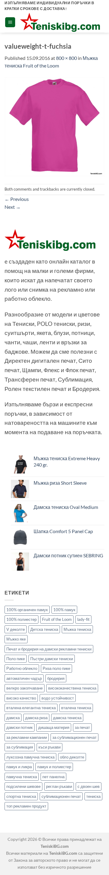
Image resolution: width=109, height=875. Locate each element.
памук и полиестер (54, 766)
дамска (13, 717)
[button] (10, 22)
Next (13, 207)
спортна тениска (21, 796)
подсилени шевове (23, 786)
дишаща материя (53, 727)
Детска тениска (44, 629)
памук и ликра (19, 766)
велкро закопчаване (24, 688)
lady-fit (83, 619)
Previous (17, 199)
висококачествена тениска (72, 688)
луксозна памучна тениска (30, 757)
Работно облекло (21, 668)
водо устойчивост (57, 698)
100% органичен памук (27, 609)
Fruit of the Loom (57, 619)
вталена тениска (76, 707)
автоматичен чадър (24, 678)
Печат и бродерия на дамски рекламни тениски (48, 649)
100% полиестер (21, 619)
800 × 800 (66, 58)
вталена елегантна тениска (31, 707)
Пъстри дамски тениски (51, 658)
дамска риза (36, 717)
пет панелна (53, 776)
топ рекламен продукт (26, 806)
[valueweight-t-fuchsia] (54, 126)
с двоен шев (89, 786)
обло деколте (72, 757)
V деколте (15, 629)
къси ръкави (49, 747)
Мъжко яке (16, 639)
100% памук (64, 609)
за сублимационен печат (74, 737)
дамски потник (19, 727)
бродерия (55, 678)
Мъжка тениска (77, 629)
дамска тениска (67, 717)
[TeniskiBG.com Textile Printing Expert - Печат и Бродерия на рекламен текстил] (60, 22)
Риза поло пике (56, 668)
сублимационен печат (61, 796)
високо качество (21, 698)
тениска (93, 796)
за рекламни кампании (26, 737)
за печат (82, 727)
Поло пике (15, 658)
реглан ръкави (59, 786)
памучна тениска (21, 776)
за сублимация (19, 747)
